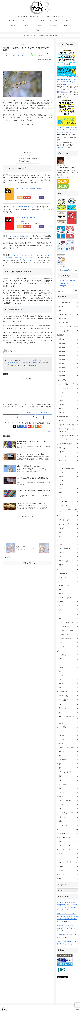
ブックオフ (35, 197)
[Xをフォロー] (14, 426)
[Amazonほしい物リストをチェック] (32, 426)
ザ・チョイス (19, 257)
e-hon (41, 197)
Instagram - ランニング (67, 286)
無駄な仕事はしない (24, 161)
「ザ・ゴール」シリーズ (26, 156)
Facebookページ (65, 283)
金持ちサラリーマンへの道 (16, 362)
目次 (25, 152)
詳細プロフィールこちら (64, 177)
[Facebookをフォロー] (18, 426)
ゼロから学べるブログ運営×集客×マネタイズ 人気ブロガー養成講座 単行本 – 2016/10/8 (67, 129)
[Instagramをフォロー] (25, 426)
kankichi (60, 147)
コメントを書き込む (27, 563)
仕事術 (35, 362)
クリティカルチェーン (38, 255)
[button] (48, 54)
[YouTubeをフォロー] (29, 426)
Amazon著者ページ (68, 270)
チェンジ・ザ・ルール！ (20, 255)
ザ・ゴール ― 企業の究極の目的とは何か (29, 188)
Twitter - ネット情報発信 (67, 280)
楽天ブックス (27, 197)
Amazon (20, 197)
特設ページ (64, 92)
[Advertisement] (27, 65)
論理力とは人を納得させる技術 (28, 158)
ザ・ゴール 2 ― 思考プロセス (25, 218)
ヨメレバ (22, 221)
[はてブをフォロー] (22, 426)
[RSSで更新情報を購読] (39, 426)
